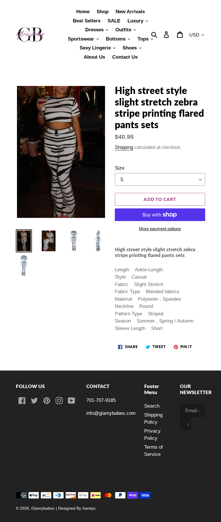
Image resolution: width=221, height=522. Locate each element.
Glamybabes (42, 508)
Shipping (124, 147)
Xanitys (89, 508)
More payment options (160, 228)
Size (119, 168)
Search (151, 406)
